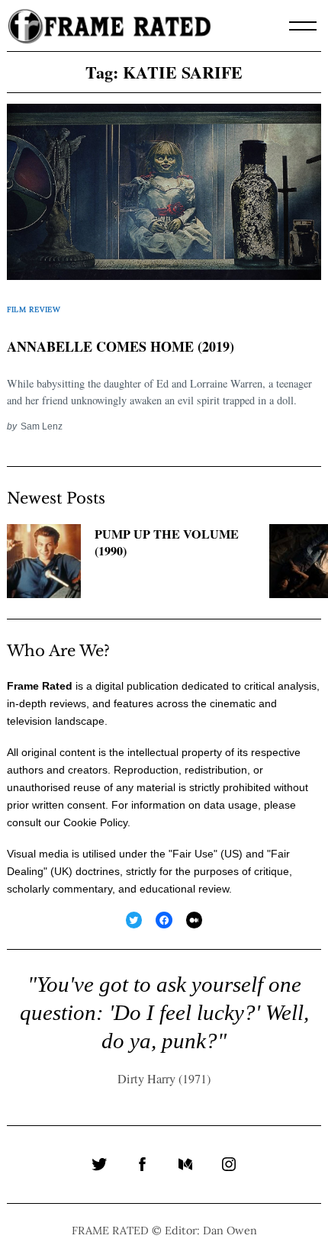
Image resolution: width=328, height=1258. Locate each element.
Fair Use (193, 854)
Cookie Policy (95, 822)
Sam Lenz (42, 426)
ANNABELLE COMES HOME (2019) (120, 346)
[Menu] (303, 26)
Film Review (34, 309)
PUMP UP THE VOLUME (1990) (167, 543)
